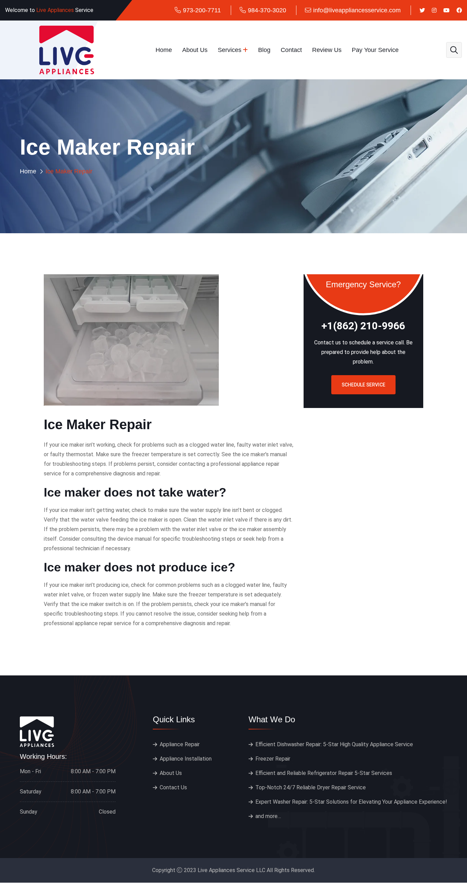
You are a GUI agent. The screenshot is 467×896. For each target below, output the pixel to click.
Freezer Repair (272, 758)
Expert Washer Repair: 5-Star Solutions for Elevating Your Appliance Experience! (351, 802)
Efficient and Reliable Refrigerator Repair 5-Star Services (323, 773)
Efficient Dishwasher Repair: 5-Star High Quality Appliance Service (334, 744)
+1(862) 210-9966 (363, 325)
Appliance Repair (180, 744)
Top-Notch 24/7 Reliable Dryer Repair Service (310, 787)
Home (164, 50)
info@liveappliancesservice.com (357, 10)
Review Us (327, 50)
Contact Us (173, 787)
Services (229, 50)
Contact (291, 50)
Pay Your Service (375, 50)
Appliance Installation (186, 758)
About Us (195, 50)
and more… (268, 816)
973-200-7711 (202, 10)
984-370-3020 (267, 10)
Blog (264, 50)
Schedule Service (363, 384)
